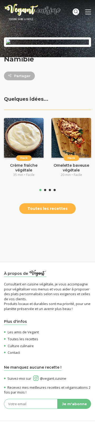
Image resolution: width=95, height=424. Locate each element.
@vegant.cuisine (53, 378)
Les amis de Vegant (23, 332)
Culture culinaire (21, 345)
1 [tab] (40, 190)
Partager (22, 76)
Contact (14, 352)
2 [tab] (45, 190)
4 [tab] (55, 190)
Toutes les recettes (47, 208)
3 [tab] (50, 190)
